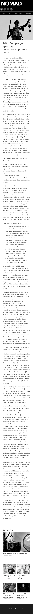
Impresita (21, 609)
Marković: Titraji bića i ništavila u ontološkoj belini (22, 595)
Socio (3, 13)
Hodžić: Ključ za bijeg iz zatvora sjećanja (22, 577)
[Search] (1, 9)
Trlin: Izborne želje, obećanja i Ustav (15, 554)
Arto (10, 13)
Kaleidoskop (18, 13)
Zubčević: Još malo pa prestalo (9, 576)
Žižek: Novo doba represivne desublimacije (9, 595)
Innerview (28, 13)
